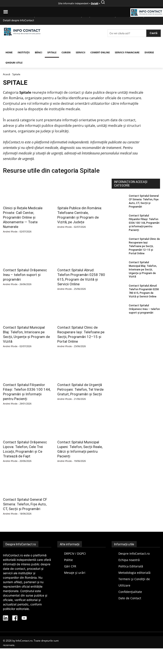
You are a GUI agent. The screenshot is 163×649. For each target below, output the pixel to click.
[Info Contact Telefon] (146, 12)
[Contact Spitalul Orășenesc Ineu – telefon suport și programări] (27, 253)
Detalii (94, 3)
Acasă (6, 74)
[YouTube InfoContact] (24, 618)
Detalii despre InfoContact (18, 20)
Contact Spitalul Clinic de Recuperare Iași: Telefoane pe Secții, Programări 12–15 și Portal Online (144, 246)
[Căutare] (103, 3)
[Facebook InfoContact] (14, 618)
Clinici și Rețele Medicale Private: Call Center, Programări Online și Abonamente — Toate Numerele (22, 217)
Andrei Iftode (10, 231)
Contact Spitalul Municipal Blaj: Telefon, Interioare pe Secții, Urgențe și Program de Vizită (143, 269)
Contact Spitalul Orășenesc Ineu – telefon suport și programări (25, 274)
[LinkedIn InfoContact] (5, 618)
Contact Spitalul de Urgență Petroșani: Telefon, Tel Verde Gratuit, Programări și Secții (80, 389)
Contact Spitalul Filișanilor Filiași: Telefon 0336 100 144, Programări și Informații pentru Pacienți (144, 222)
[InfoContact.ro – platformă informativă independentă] (22, 35)
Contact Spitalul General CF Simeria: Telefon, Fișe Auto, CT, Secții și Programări (25, 504)
